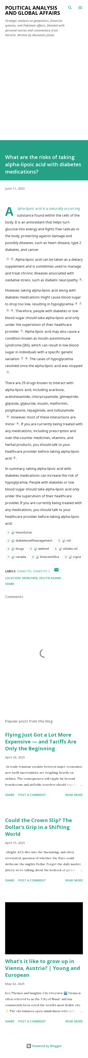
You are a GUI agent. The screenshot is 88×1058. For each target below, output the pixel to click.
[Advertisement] (44, 87)
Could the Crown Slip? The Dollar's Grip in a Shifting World (38, 827)
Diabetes (24, 571)
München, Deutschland (41, 578)
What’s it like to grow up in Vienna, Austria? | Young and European (42, 968)
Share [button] (10, 584)
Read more (74, 795)
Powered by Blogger (46, 1046)
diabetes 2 (41, 571)
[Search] (70, 7)
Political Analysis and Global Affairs (32, 10)
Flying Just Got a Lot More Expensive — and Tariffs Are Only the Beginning (40, 741)
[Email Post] (56, 571)
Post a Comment (32, 795)
